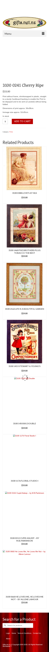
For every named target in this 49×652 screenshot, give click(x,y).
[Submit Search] (11, 11)
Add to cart (22, 121)
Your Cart (12, 7)
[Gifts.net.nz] (24, 23)
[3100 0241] (24, 61)
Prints (11, 132)
